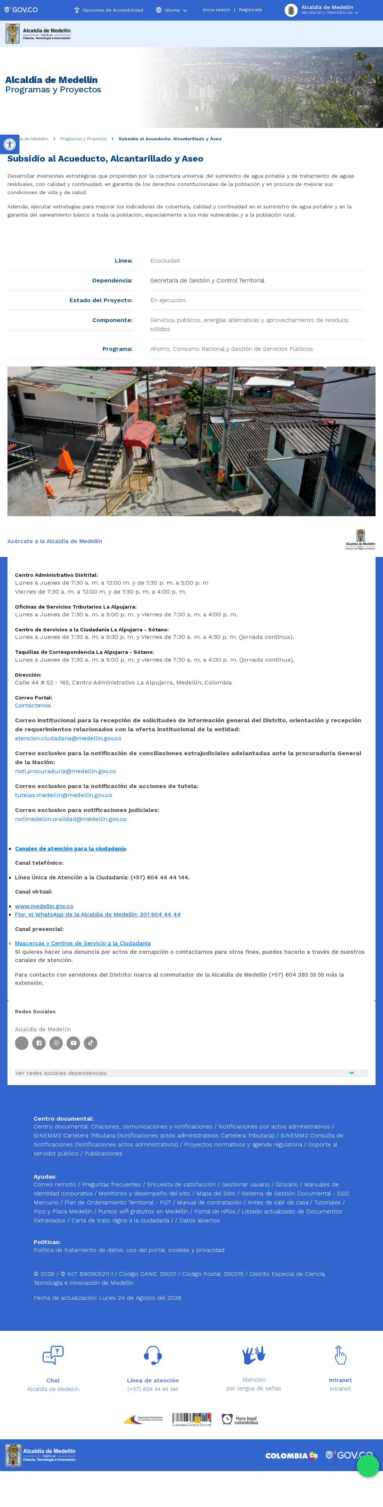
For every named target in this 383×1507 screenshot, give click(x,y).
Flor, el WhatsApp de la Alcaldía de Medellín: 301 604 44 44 (98, 914)
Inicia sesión (216, 9)
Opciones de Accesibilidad (113, 10)
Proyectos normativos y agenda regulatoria (243, 1144)
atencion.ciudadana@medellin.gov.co (68, 738)
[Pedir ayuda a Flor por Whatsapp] (368, 1466)
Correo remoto (56, 1184)
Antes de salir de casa (279, 1202)
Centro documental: (61, 1126)
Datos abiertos (199, 1220)
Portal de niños (216, 1211)
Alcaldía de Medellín (27, 138)
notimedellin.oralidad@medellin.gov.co (70, 819)
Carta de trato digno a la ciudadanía (120, 1220)
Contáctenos (33, 705)
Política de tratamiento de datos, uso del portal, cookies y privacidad (129, 1249)
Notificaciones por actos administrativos (274, 1126)
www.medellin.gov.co (44, 906)
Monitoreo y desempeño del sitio (145, 1193)
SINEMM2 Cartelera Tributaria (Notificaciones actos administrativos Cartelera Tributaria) (154, 1135)
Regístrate (250, 9)
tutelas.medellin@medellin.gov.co (63, 795)
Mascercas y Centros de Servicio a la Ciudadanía (83, 943)
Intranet (340, 1388)
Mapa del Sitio (216, 1193)
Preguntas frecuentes (112, 1184)
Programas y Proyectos (83, 138)
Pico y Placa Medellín (64, 1211)
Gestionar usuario (247, 1184)
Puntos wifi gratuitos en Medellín (144, 1211)
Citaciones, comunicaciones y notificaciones (151, 1126)
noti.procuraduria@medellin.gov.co (65, 771)
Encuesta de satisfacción (182, 1184)
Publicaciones (103, 1153)
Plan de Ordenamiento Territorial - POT (118, 1202)
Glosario (288, 1184)
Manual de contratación (210, 1202)
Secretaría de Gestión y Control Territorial (207, 280)
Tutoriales (328, 1202)
